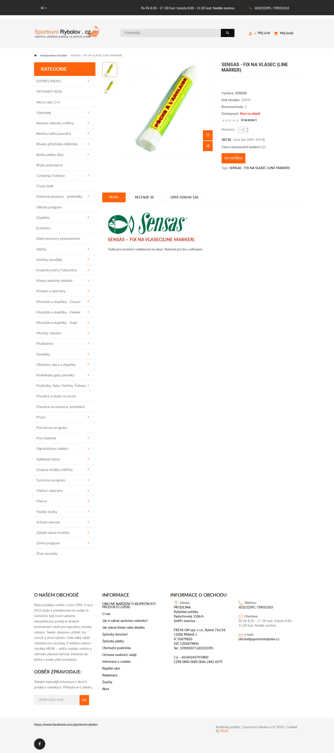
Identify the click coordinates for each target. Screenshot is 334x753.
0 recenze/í (249, 120)
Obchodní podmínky (116, 648)
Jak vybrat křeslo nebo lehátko (123, 627)
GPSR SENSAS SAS (184, 197)
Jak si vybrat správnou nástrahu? (125, 621)
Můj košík (286, 33)
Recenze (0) (144, 197)
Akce (105, 689)
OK (84, 700)
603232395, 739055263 (272, 8)
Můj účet (264, 33)
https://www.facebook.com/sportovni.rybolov (66, 724)
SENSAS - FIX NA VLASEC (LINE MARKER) (259, 168)
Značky (107, 682)
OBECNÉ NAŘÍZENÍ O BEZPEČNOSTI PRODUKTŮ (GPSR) (129, 606)
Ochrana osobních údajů (119, 655)
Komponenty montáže (53, 55)
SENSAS (241, 93)
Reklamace (109, 675)
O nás (106, 614)
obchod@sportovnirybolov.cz (259, 639)
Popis (114, 197)
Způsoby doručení (114, 634)
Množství (228, 129)
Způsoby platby (113, 641)
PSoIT (224, 731)
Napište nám (111, 668)
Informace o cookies (116, 661)
